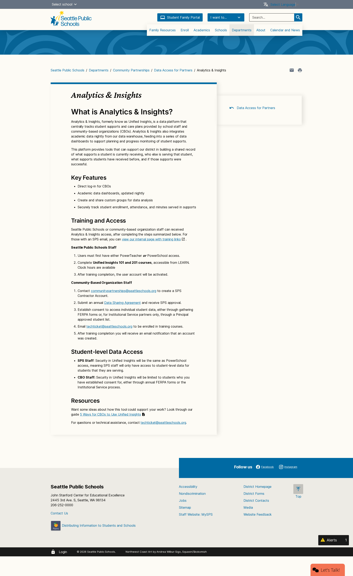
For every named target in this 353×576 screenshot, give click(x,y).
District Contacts (256, 500)
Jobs (183, 500)
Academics (202, 30)
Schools (221, 30)
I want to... (218, 17)
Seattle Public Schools (67, 70)
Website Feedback (258, 514)
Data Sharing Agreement (122, 303)
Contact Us (59, 513)
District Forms (254, 493)
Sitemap (185, 507)
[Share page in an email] (291, 70)
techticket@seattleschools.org (109, 326)
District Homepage (257, 487)
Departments (241, 30)
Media (248, 507)
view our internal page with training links (151, 239)
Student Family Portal (183, 17)
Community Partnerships (131, 70)
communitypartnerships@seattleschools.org (123, 291)
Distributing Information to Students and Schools (98, 525)
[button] (75, 4)
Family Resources (162, 30)
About (260, 30)
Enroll (185, 30)
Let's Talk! (330, 570)
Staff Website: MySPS (196, 514)
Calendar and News (285, 30)
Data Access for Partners (173, 70)
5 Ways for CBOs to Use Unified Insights (110, 414)
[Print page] (299, 70)
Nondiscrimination (192, 493)
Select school (62, 4)
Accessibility (188, 487)
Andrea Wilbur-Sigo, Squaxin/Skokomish (181, 551)
